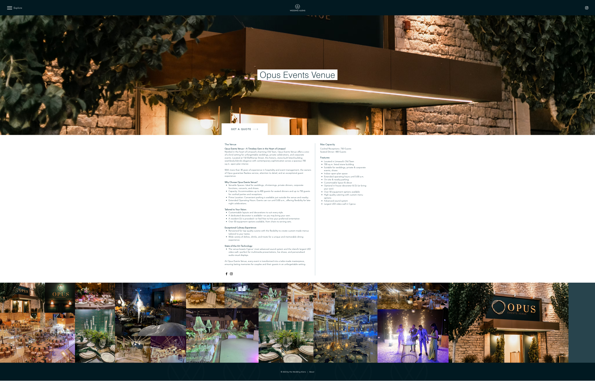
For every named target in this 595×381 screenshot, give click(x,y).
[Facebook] (226, 274)
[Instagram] (587, 8)
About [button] (311, 372)
